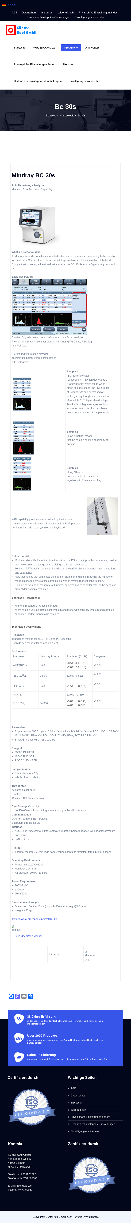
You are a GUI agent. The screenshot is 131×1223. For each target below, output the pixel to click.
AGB (14, 12)
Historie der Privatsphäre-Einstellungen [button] (48, 17)
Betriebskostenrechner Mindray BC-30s (34, 919)
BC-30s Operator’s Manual (27, 936)
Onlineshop (92, 47)
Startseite (19, 47)
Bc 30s (81, 115)
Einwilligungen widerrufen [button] (89, 17)
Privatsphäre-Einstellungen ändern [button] (98, 12)
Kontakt (68, 64)
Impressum (47, 12)
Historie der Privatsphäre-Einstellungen (38, 81)
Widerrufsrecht (66, 12)
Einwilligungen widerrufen (84, 81)
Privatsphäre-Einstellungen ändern (35, 64)
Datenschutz (29, 12)
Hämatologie (67, 115)
